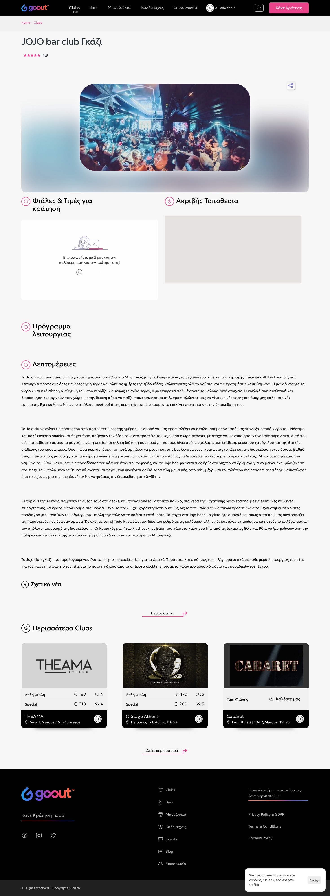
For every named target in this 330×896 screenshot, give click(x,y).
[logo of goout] (47, 794)
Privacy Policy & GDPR (266, 814)
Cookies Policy (260, 838)
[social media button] (24, 835)
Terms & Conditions (264, 826)
